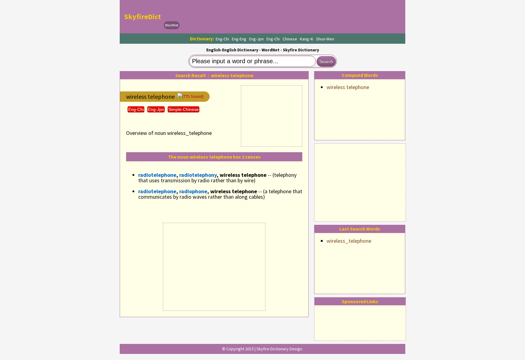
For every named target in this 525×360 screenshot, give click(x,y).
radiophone (193, 191)
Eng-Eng (239, 39)
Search (326, 61)
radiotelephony (198, 174)
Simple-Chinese (183, 109)
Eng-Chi (222, 39)
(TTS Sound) (193, 96)
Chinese (290, 39)
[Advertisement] (360, 182)
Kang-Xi (306, 39)
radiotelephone (157, 174)
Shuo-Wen (325, 39)
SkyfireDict (142, 16)
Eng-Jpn (256, 39)
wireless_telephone (349, 240)
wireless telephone (348, 87)
